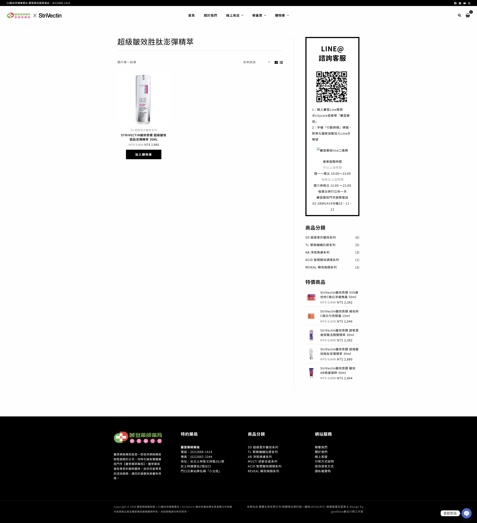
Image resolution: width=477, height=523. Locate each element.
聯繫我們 (321, 447)
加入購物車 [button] (143, 154)
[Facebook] (455, 3)
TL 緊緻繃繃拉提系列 (320, 244)
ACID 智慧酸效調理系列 (322, 259)
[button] (241, 15)
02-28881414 (322, 203)
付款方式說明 (324, 461)
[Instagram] (460, 3)
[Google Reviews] (469, 3)
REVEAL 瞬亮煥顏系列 (321, 267)
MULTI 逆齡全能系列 (262, 461)
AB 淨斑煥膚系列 (317, 252)
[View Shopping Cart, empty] (467, 15)
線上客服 (321, 456)
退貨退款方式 (324, 466)
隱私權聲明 (323, 471)
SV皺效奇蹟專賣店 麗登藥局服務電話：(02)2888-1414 (38, 3)
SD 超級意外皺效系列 (320, 237)
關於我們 (321, 451)
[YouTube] (464, 3)
